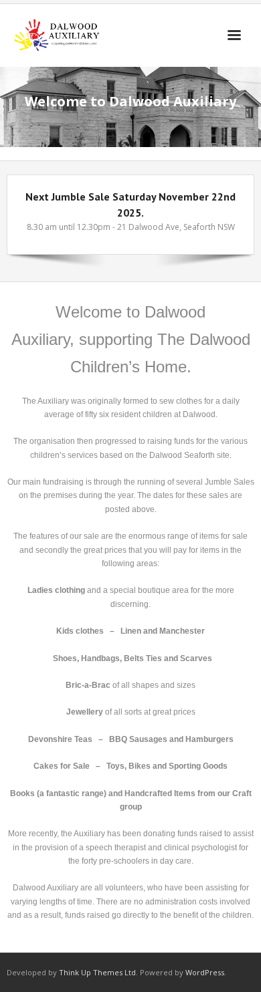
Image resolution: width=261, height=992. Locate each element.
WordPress (204, 972)
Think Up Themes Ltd (97, 972)
